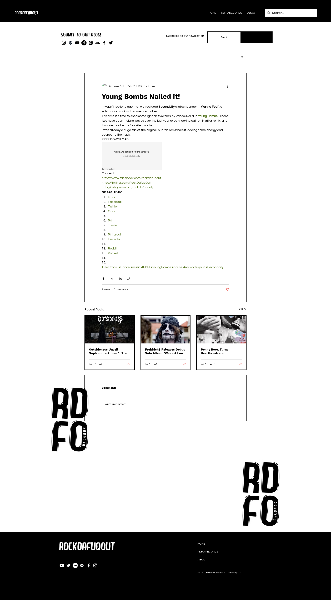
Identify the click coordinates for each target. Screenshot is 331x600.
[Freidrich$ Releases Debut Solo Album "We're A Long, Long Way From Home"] (165, 329)
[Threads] (90, 42)
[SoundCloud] (97, 42)
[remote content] (132, 156)
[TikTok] (84, 42)
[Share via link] (128, 278)
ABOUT (202, 559)
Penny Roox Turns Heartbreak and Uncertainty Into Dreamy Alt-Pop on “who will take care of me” (221, 351)
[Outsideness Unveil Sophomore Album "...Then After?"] (109, 329)
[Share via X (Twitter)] (111, 278)
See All (243, 309)
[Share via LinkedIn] (120, 278)
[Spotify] (70, 42)
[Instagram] (63, 42)
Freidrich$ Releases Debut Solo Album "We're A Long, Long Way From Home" (165, 351)
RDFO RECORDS (208, 551)
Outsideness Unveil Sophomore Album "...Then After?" (109, 351)
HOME (201, 543)
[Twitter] (110, 42)
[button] (242, 57)
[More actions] (227, 86)
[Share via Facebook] (103, 278)
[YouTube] (77, 42)
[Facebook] (104, 42)
